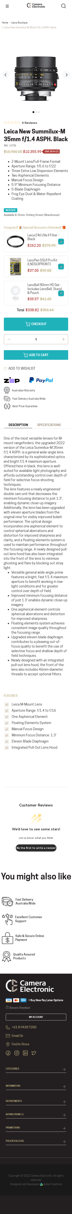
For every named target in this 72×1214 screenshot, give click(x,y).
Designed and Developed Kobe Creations (36, 1184)
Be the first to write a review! (36, 848)
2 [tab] (36, 112)
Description (18, 425)
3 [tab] (39, 112)
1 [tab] (33, 112)
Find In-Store (20, 1044)
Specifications (49, 425)
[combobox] (64, 5)
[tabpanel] (36, 72)
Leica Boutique (19, 22)
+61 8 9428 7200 (23, 1027)
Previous (5, 74)
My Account (36, 1017)
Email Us (17, 1036)
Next (66, 74)
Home (5, 22)
